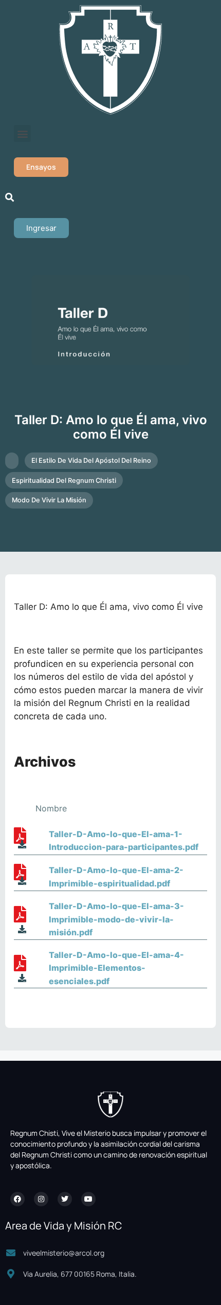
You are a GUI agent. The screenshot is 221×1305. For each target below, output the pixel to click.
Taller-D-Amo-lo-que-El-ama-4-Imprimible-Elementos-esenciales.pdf (116, 968)
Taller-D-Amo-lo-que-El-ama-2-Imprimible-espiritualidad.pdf (116, 877)
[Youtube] (88, 1199)
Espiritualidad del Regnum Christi (64, 480)
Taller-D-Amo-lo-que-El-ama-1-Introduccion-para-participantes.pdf (123, 841)
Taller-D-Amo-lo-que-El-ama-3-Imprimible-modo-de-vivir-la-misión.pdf (116, 919)
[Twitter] (65, 1199)
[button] (22, 133)
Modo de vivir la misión (49, 500)
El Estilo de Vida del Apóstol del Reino (91, 460)
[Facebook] (17, 1199)
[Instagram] (41, 1199)
